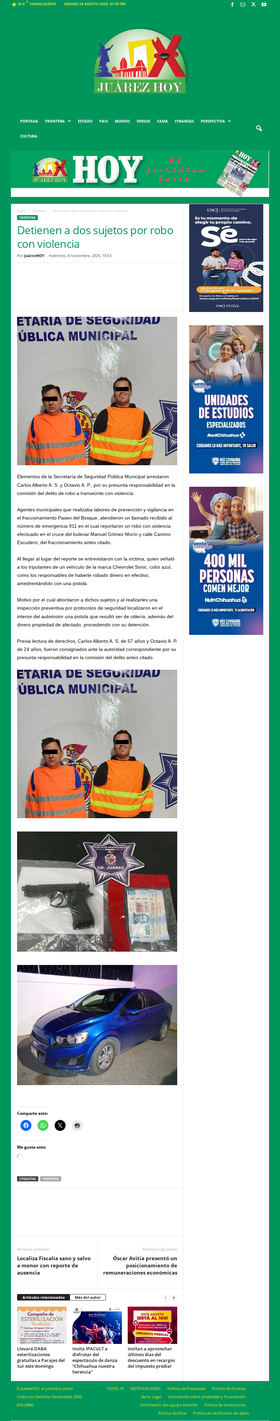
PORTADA (29, 121)
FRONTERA (55, 121)
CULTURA (28, 136)
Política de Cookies (229, 1388)
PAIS (103, 121)
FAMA (162, 121)
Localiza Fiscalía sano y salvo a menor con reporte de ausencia (53, 1265)
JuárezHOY (34, 255)
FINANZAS (184, 121)
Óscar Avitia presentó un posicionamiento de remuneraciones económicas (140, 1265)
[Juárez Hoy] (140, 61)
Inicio (21, 210)
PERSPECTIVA (213, 121)
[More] (150, 291)
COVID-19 (115, 1388)
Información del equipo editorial (168, 1404)
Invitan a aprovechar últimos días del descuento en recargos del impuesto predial (151, 1357)
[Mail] (243, 5)
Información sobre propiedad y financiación (207, 1396)
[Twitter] (253, 5)
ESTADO (85, 121)
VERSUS (143, 121)
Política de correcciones (225, 1404)
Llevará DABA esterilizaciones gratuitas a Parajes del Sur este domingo (41, 1357)
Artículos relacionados (44, 1297)
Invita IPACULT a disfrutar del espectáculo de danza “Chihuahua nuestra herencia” (94, 1360)
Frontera (39, 210)
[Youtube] (264, 5)
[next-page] (173, 1297)
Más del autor (88, 1297)
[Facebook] (232, 5)
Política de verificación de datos (221, 1413)
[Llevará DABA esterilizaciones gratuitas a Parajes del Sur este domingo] (42, 1325)
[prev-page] (165, 1297)
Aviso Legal (151, 1396)
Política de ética (172, 1413)
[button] (258, 128)
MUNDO (122, 121)
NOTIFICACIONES (145, 1388)
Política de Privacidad (186, 1388)
